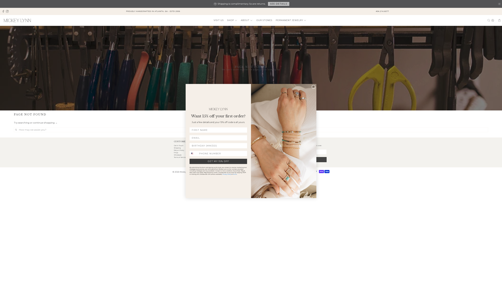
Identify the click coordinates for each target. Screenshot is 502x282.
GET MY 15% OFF (218, 161)
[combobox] (194, 153)
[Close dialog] (313, 86)
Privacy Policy (227, 174)
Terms (235, 174)
